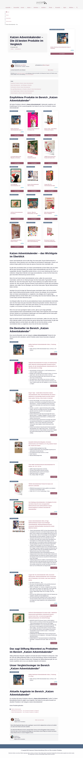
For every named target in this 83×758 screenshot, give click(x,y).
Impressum (31, 750)
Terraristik (57, 7)
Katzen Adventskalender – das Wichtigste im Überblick (21, 85)
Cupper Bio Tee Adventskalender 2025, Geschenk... (49, 185)
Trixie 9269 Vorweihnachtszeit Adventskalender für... (32, 157)
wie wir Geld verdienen (29, 74)
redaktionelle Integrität (21, 73)
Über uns (47, 750)
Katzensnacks (8, 21)
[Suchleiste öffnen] (77, 7)
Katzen (29, 7)
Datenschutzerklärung (39, 750)
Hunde (22, 7)
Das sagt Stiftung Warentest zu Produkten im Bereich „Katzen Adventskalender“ (26, 89)
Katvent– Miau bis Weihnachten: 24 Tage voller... (32, 213)
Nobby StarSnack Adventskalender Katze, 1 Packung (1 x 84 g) (42, 345)
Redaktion (59, 750)
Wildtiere (71, 7)
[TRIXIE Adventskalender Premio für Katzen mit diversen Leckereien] (50, 147)
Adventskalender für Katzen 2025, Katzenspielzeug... (33, 241)
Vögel (64, 7)
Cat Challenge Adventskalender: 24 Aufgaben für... (15, 185)
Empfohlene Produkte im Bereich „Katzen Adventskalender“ (22, 83)
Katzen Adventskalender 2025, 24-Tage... (33, 185)
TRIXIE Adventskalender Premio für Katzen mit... (50, 157)
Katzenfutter (8, 18)
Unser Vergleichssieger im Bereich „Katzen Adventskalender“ (22, 91)
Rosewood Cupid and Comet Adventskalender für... (49, 241)
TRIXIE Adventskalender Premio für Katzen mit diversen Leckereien (41, 484)
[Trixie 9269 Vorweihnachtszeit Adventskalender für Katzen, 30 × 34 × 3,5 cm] (33, 147)
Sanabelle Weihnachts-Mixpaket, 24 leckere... (16, 157)
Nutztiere (43, 7)
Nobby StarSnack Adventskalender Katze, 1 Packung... (60, 48)
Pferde (50, 7)
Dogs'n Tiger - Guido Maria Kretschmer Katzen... (50, 129)
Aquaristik (8, 7)
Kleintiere (36, 7)
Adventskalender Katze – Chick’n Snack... (16, 241)
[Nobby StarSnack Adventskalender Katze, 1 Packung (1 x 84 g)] (63, 38)
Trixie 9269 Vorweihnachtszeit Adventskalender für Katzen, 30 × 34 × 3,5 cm (42, 465)
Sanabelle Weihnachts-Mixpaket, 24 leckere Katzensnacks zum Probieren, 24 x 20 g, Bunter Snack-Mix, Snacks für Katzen (43, 443)
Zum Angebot (62, 53)
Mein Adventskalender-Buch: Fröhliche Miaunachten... (49, 213)
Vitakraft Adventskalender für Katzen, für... (33, 129)
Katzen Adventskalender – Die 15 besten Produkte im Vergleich (25, 712)
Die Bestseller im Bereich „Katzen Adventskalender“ (20, 87)
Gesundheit (16, 7)
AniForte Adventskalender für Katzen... (17, 213)
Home (8, 11)
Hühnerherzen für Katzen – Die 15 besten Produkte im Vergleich (25, 710)
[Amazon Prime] (72, 50)
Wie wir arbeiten (53, 750)
